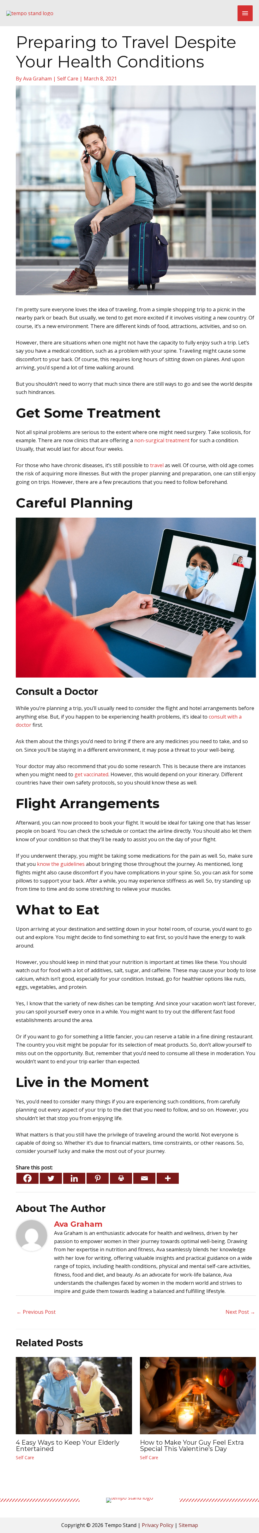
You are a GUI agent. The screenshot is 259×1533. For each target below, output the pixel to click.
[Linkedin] (74, 1178)
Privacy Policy (157, 1525)
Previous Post (36, 1311)
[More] (168, 1178)
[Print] (121, 1178)
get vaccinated (91, 774)
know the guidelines (61, 863)
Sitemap (188, 1525)
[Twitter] (51, 1178)
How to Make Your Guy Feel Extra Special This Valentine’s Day (192, 1446)
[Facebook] (27, 1178)
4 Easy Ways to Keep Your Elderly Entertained (67, 1446)
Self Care (67, 78)
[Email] (144, 1178)
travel (157, 465)
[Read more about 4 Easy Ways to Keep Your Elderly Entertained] (74, 1395)
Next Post (240, 1311)
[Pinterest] (98, 1178)
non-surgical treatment (162, 440)
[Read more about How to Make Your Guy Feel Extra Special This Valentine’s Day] (198, 1395)
